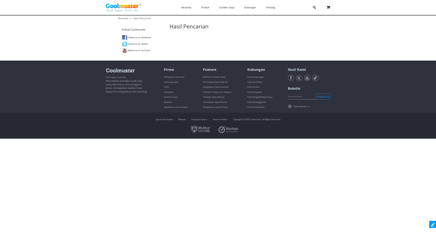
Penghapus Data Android (215, 86)
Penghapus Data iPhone (215, 107)
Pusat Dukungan (255, 76)
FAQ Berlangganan (256, 102)
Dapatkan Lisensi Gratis (176, 107)
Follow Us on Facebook (139, 37)
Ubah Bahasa (300, 106)
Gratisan (168, 102)
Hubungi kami (171, 82)
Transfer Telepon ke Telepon (217, 92)
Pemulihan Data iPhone (215, 102)
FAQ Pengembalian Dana (259, 97)
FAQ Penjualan (254, 92)
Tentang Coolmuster (174, 76)
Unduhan (168, 92)
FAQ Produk (253, 86)
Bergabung (323, 96)
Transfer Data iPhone (213, 97)
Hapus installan (220, 119)
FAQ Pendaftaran (256, 107)
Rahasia (182, 119)
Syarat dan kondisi (164, 119)
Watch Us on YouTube (139, 50)
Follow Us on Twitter (138, 44)
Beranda (186, 7)
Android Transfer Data (214, 76)
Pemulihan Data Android (215, 82)
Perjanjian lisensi (199, 119)
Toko (166, 86)
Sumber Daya (170, 97)
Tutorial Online (254, 82)
